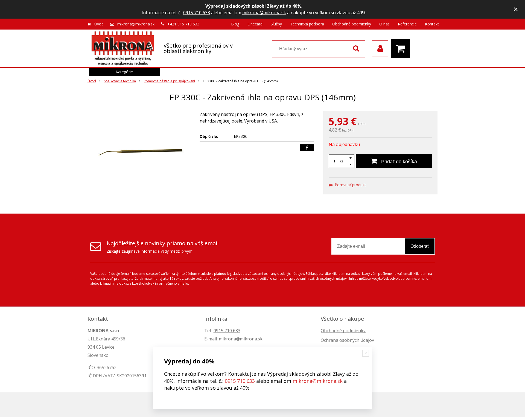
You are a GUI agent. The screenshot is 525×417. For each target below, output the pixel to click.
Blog (235, 24)
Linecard (254, 24)
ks (341, 161)
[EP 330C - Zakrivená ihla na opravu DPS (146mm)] (140, 152)
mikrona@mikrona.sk (264, 13)
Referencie (407, 24)
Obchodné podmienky (351, 24)
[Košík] (402, 48)
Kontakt (432, 24)
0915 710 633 (196, 13)
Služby (276, 24)
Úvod (99, 24)
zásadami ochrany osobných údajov (276, 273)
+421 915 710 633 (183, 24)
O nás (384, 24)
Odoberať (419, 246)
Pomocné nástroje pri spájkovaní (169, 81)
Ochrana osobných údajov (347, 340)
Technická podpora (307, 24)
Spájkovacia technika (120, 81)
